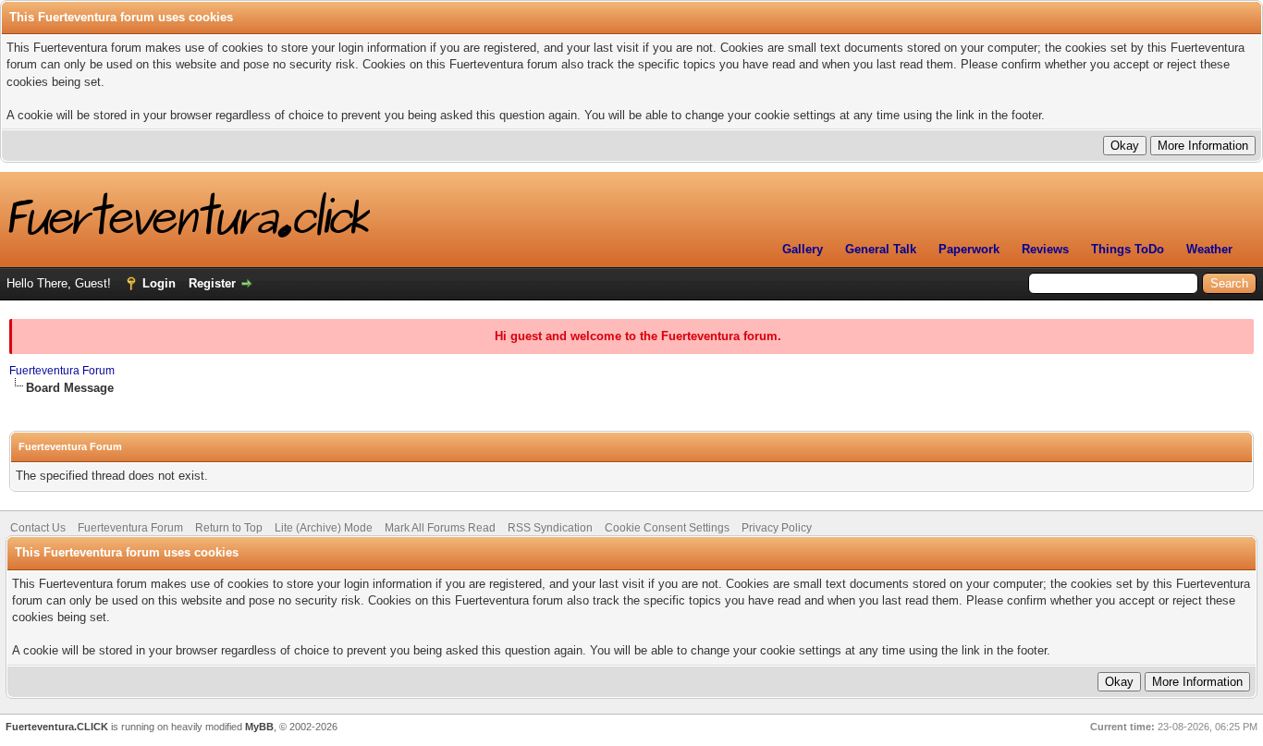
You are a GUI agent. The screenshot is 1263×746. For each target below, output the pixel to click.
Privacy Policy (777, 527)
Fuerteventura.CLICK (57, 726)
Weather (1209, 249)
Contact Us (38, 527)
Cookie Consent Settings (667, 527)
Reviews (1045, 249)
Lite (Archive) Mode (324, 527)
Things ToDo (1127, 249)
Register (212, 283)
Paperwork (968, 249)
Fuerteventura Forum (62, 370)
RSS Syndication (550, 527)
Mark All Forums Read (440, 527)
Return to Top (229, 527)
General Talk (880, 249)
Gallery (802, 249)
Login (159, 283)
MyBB (259, 726)
